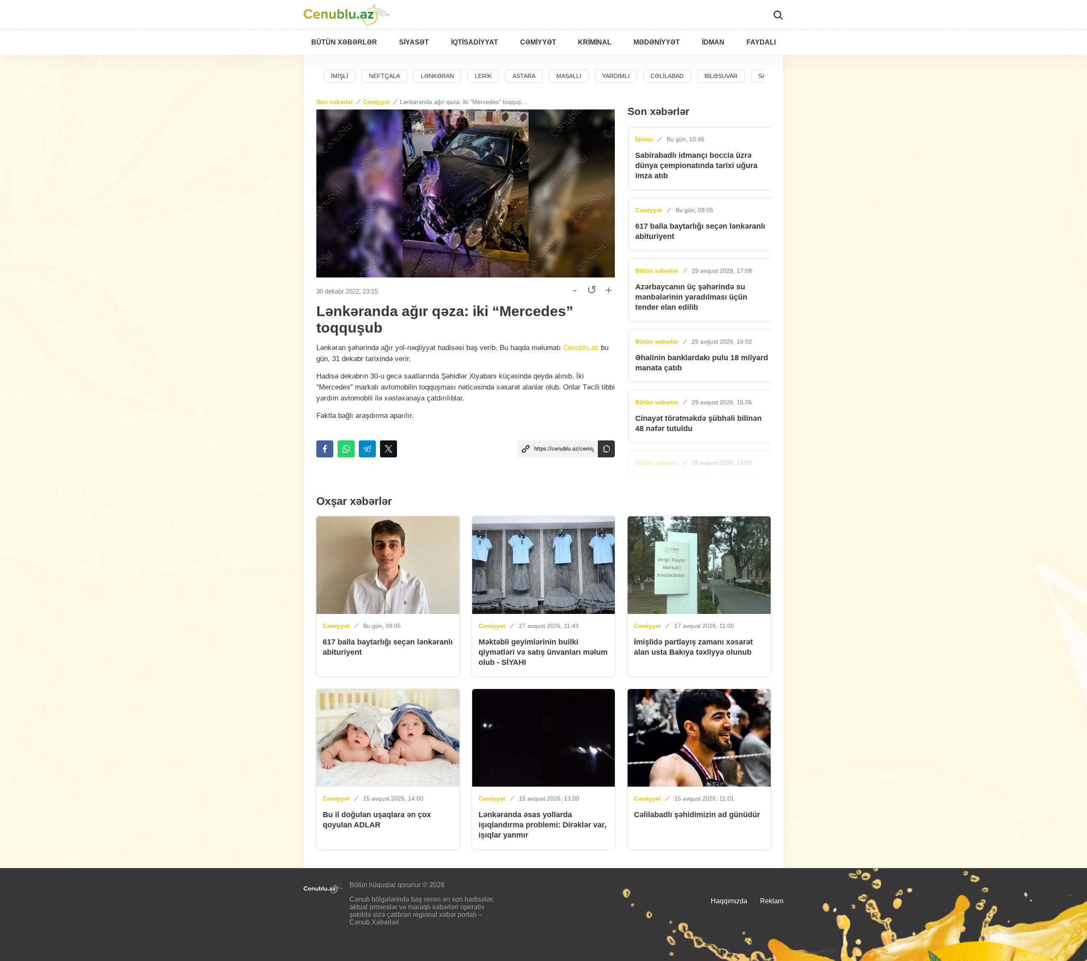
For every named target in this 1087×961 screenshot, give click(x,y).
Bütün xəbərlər (656, 270)
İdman (644, 139)
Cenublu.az (581, 348)
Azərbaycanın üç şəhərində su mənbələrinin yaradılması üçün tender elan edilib (691, 297)
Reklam (771, 901)
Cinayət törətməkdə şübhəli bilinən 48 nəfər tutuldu (698, 423)
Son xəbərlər (334, 101)
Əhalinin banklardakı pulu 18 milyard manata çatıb (701, 362)
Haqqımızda (729, 901)
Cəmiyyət (376, 101)
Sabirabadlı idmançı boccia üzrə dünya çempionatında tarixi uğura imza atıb (696, 165)
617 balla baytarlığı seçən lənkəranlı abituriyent (700, 231)
